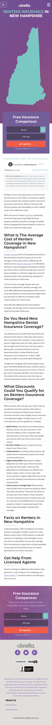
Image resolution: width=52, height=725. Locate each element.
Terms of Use (33, 148)
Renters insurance (24, 263)
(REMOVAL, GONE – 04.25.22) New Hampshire (29, 158)
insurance (29, 215)
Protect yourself (11, 254)
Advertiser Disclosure (40, 170)
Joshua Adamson (30, 165)
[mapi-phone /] (10, 575)
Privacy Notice (11, 709)
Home (6, 158)
